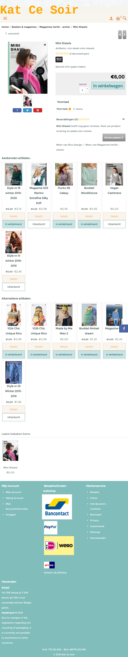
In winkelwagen (108, 85)
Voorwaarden (98, 537)
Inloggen (11, 514)
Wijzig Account (15, 498)
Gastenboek (97, 526)
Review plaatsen (112, 137)
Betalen (94, 492)
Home (93, 498)
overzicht (13, 33)
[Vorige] (120, 34)
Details (14, 216)
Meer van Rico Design (69, 144)
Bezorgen (96, 514)
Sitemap (95, 532)
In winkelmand (13, 224)
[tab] (91, 119)
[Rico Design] (59, 61)
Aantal (83, 84)
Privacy (94, 520)
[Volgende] (124, 34)
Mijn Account (13, 492)
